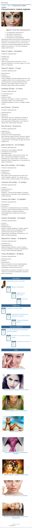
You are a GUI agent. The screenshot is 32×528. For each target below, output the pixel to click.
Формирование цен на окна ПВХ (15, 281)
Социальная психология (23, 341)
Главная (3, 5)
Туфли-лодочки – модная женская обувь (16, 474)
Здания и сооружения (18, 287)
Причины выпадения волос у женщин (16, 495)
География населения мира (14, 308)
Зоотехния (25, 299)
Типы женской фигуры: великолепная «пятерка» (16, 452)
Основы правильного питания (16, 368)
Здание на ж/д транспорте (21, 293)
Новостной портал (16, 524)
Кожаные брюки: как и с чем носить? (16, 410)
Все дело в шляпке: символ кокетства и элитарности (16, 517)
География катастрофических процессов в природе (20, 315)
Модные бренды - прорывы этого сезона (16, 389)
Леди (9, 5)
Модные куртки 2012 (16, 431)
